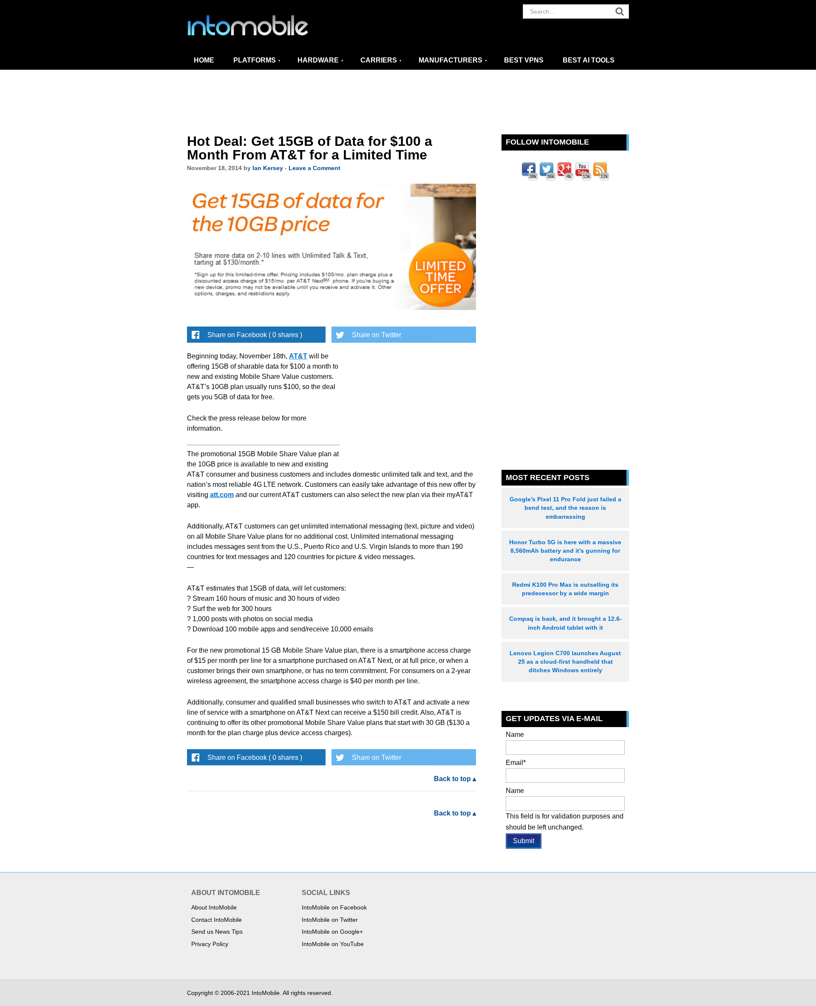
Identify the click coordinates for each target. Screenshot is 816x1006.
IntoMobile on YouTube (333, 944)
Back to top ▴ (455, 778)
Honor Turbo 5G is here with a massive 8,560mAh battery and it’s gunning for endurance (565, 551)
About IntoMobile (214, 907)
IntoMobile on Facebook (334, 907)
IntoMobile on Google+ (332, 931)
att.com (222, 494)
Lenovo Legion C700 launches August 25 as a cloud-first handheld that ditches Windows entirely (565, 662)
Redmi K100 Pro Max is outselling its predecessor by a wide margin (565, 589)
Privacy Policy (209, 944)
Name (515, 734)
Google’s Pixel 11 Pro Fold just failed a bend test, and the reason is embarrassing (565, 508)
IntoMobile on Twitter (330, 919)
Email (516, 762)
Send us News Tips (217, 931)
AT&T (298, 356)
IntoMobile (263, 25)
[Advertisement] (408, 102)
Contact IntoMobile (216, 919)
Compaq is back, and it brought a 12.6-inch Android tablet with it (565, 623)
